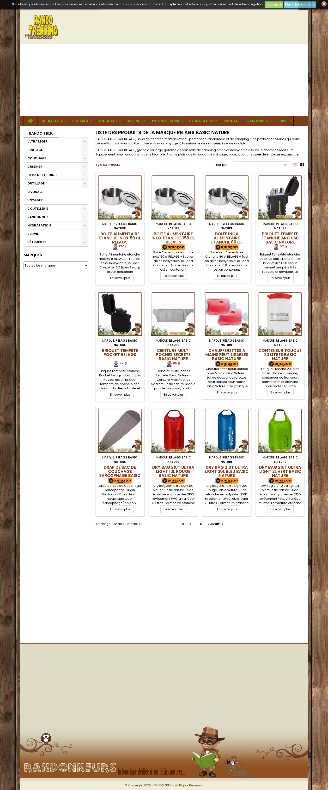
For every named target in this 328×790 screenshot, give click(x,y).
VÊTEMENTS (37, 242)
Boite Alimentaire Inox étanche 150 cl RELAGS (173, 238)
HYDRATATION (201, 121)
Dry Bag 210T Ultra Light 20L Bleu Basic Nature (227, 471)
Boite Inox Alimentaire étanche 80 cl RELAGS (226, 240)
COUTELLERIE (37, 208)
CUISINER (134, 121)
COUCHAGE (107, 121)
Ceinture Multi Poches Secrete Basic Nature (173, 355)
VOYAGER (35, 200)
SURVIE (283, 121)
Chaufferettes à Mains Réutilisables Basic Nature (226, 355)
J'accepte (274, 4)
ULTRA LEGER (52, 121)
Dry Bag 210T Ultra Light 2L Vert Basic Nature (280, 471)
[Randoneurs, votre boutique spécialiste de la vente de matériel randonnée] (164, 723)
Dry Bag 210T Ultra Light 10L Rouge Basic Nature (173, 471)
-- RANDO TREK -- (41, 133)
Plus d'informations (300, 4)
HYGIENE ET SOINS (165, 121)
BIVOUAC (230, 121)
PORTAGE (80, 121)
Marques (33, 255)
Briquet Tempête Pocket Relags (120, 352)
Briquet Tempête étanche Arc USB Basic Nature (280, 238)
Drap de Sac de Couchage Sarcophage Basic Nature (119, 473)
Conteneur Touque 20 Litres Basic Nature (280, 355)
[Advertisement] (164, 79)
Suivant (216, 524)
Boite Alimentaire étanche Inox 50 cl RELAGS (120, 238)
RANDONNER (257, 121)
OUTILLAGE (36, 183)
